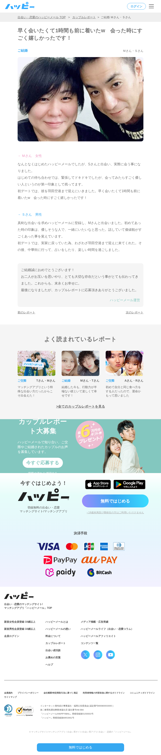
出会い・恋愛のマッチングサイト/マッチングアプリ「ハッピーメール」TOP (28, 606)
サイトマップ (10, 697)
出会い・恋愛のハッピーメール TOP (42, 17)
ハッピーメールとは (56, 621)
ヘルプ (49, 664)
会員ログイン (11, 636)
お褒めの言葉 (53, 657)
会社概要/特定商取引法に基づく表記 (61, 693)
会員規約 (8, 693)
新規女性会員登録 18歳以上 (19, 621)
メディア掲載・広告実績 (94, 621)
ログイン (136, 6)
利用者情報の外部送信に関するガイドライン (104, 693)
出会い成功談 (53, 650)
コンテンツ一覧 (89, 643)
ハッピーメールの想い (58, 628)
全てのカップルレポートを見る (81, 406)
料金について (53, 636)
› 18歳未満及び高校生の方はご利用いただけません (115, 512)
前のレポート (26, 312)
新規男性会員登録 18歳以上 (19, 628)
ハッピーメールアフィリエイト (98, 636)
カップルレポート (84, 17)
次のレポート (134, 312)
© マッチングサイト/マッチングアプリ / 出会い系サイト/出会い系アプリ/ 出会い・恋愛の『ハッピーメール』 (80, 732)
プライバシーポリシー (28, 693)
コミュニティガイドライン (142, 693)
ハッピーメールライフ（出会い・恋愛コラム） (107, 628)
